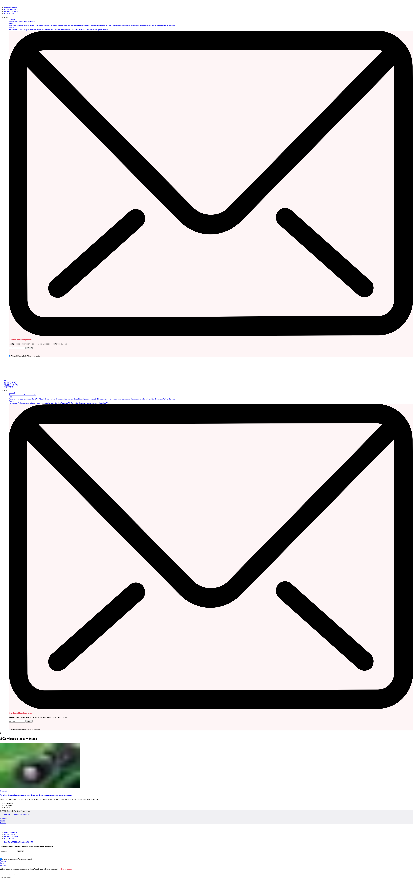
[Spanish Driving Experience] (3, 4)
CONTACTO (9, 838)
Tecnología (3, 791)
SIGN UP (29, 348)
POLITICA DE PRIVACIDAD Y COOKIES (18, 815)
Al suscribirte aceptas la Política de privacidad (25, 356)
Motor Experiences (10, 832)
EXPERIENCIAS (10, 834)
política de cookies (66, 869)
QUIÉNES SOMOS (11, 836)
